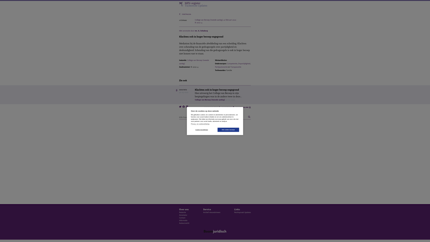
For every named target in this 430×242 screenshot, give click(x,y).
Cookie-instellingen (201, 130)
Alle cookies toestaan (228, 129)
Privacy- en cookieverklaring (200, 124)
